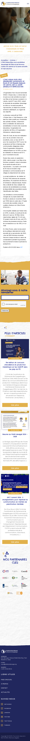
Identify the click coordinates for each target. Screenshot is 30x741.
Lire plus (15, 405)
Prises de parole (20, 46)
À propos (4, 684)
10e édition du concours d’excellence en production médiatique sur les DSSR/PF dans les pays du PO (15, 366)
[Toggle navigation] (28, 3)
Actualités (4, 60)
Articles (6, 46)
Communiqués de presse (15, 49)
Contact (4, 688)
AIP (21, 247)
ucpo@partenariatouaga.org (9, 664)
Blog (12, 46)
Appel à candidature (15, 51)
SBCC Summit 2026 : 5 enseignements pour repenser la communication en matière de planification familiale (15, 501)
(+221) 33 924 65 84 (6, 669)
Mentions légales (14, 738)
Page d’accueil (6, 679)
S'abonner (5, 310)
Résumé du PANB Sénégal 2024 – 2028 (15, 435)
